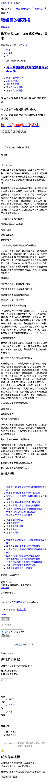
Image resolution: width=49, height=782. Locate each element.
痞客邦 (19, 602)
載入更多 (5, 619)
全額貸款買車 (12, 84)
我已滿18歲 (6, 777)
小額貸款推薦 (12, 81)
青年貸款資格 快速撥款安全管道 (21, 512)
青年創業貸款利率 (14, 520)
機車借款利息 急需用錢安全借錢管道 (23, 493)
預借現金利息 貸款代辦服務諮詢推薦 (23, 505)
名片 (8, 56)
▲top (3, 614)
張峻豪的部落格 (15, 20)
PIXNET (12, 743)
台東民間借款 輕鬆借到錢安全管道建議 (24, 509)
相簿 (8, 50)
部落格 (9, 53)
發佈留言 (5, 635)
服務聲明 (28, 746)
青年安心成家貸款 (14, 87)
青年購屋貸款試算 (14, 526)
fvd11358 (5, 587)
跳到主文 (5, 27)
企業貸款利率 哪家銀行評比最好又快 (23, 502)
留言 (25, 602)
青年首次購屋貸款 (14, 90)
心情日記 (22, 45)
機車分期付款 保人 (15, 78)
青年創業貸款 (12, 523)
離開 (15, 777)
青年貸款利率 (12, 532)
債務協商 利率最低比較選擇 (19, 515)
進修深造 (21, 609)
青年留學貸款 (12, 529)
